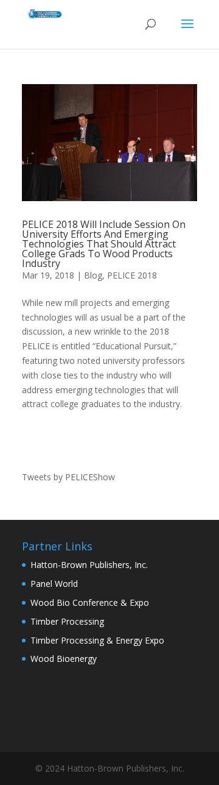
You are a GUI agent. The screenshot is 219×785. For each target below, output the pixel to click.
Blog (93, 275)
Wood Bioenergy (63, 658)
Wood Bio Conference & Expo (89, 602)
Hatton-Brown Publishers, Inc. (89, 564)
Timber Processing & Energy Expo (97, 640)
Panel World (54, 583)
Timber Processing (67, 621)
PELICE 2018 (132, 275)
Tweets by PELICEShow (68, 477)
